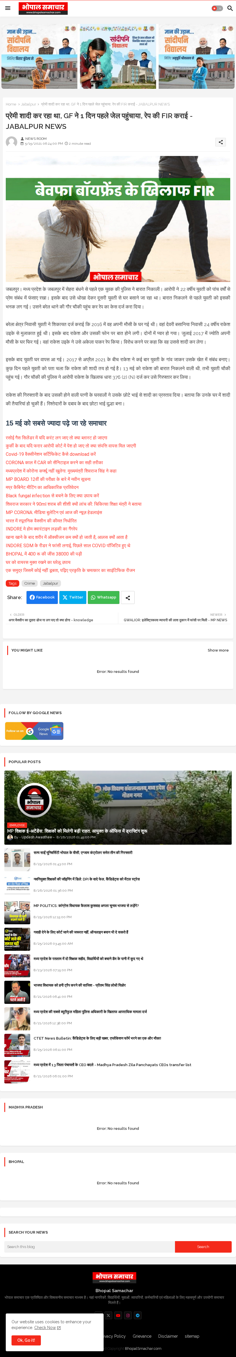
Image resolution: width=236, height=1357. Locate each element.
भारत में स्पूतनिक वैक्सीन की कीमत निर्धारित (41, 521)
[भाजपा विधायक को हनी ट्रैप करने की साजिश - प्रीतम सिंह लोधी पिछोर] (17, 992)
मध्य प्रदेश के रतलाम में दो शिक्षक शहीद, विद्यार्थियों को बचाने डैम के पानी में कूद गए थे (88, 959)
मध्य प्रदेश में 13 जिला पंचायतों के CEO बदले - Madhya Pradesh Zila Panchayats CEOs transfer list (112, 1065)
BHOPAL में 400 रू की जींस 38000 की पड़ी (44, 554)
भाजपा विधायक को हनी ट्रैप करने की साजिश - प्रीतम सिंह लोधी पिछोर (80, 985)
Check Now (45, 1327)
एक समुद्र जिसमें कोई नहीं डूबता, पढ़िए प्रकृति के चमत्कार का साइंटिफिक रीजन (70, 570)
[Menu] (8, 8)
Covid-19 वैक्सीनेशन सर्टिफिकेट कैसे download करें (51, 454)
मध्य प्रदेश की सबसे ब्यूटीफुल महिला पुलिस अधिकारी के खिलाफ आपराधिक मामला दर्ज (90, 1012)
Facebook (45, 597)
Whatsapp (106, 597)
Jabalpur (28, 104)
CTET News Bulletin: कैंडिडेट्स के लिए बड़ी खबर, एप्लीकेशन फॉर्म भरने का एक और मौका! (97, 1038)
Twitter (76, 597)
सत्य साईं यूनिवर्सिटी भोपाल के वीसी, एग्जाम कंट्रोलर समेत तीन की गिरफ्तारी (83, 852)
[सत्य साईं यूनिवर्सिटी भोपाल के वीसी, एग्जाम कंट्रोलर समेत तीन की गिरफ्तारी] (17, 859)
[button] (217, 8)
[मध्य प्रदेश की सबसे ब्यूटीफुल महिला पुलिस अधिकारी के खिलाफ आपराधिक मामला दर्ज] (17, 1018)
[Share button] (128, 597)
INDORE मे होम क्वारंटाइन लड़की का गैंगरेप (41, 529)
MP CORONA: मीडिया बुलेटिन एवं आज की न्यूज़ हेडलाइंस (54, 512)
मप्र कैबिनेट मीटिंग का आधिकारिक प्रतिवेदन (42, 487)
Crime (29, 583)
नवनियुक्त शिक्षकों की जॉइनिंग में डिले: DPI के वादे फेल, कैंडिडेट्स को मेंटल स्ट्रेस (87, 879)
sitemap (192, 1336)
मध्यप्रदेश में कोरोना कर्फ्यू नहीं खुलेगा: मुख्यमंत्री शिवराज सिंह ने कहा (61, 471)
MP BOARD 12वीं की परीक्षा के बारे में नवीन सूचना (48, 479)
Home (11, 104)
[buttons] (108, 1315)
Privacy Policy (113, 1336)
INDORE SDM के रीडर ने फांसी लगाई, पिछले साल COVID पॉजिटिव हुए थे (68, 545)
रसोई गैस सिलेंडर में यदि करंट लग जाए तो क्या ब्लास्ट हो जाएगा (56, 438)
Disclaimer (168, 1336)
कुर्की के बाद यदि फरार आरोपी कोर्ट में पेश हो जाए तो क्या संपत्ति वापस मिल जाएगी (71, 446)
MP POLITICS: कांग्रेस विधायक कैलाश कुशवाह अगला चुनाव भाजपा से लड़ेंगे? (86, 906)
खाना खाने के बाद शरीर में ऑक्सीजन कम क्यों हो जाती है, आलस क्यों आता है (66, 537)
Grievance (142, 1336)
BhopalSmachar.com (143, 1348)
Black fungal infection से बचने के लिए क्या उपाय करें (52, 495)
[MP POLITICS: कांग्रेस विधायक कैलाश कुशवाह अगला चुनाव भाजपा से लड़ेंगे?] (17, 912)
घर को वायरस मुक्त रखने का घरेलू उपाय (38, 562)
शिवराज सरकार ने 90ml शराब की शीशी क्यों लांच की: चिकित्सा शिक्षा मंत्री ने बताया (74, 504)
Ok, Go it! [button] (26, 1340)
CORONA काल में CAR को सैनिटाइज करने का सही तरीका (54, 462)
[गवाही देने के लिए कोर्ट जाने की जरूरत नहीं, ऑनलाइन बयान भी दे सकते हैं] (17, 939)
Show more (218, 650)
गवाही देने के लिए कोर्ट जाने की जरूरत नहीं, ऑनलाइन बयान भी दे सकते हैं (81, 932)
